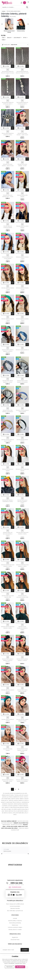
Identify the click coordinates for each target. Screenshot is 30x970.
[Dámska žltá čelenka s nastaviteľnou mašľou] (7, 484)
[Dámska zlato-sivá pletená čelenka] (7, 674)
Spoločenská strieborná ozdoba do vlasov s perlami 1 (22, 104)
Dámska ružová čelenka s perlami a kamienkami (22, 780)
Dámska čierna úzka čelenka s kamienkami (7, 410)
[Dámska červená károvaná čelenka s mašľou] (7, 549)
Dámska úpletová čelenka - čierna (22, 319)
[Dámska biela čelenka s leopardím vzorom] (7, 764)
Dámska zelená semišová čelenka (8, 720)
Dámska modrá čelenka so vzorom (22, 350)
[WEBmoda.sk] (9, 895)
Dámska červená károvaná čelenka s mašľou (7, 565)
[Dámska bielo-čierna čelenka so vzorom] (7, 365)
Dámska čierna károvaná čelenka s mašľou (22, 533)
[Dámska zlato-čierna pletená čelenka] (22, 674)
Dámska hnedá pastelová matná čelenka (7, 440)
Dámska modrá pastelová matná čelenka (22, 410)
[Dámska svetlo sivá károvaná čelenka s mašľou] (7, 517)
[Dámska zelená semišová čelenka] (7, 704)
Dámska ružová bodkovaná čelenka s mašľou (7, 627)
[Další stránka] (18, 789)
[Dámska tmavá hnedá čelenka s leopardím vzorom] (22, 733)
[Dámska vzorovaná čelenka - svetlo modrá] (22, 118)
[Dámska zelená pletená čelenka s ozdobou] (7, 334)
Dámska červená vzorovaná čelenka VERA (22, 596)
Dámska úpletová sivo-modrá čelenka (7, 257)
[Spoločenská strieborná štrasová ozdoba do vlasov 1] (22, 56)
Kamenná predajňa (15, 906)
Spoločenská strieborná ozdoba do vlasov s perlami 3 (7, 104)
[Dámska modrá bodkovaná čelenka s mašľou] (22, 611)
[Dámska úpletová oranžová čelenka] (7, 210)
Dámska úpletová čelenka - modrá (22, 288)
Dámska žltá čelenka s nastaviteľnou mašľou (7, 500)
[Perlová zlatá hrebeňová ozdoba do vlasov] (7, 118)
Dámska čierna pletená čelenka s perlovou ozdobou (7, 660)
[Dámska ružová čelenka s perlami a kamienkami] (22, 764)
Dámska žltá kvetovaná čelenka (7, 469)
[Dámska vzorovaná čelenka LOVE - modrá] (7, 179)
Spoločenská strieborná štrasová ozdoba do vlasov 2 (7, 73)
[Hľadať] (27, 7)
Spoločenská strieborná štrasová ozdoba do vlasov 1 (22, 73)
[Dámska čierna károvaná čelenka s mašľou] (22, 517)
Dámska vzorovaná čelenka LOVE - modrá (7, 195)
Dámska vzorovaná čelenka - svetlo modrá (22, 134)
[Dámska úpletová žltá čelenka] (22, 179)
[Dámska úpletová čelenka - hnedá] (7, 272)
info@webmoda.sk (16, 887)
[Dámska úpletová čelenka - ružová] (22, 241)
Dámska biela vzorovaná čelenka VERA (8, 596)
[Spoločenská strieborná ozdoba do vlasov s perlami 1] (22, 87)
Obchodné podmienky (15, 923)
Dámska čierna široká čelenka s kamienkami (22, 381)
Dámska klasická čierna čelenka (22, 440)
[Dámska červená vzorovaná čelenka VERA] (22, 580)
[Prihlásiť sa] (21, 3)
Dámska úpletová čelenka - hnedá (7, 288)
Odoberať (25, 950)
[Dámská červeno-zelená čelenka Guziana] (22, 704)
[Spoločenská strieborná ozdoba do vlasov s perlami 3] (7, 87)
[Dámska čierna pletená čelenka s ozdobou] (22, 643)
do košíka (7, 66)
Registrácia (15, 937)
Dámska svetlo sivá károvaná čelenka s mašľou (7, 534)
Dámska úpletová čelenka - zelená (7, 319)
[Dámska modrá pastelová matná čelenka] (22, 394)
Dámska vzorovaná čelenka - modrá (22, 165)
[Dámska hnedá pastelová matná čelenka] (7, 424)
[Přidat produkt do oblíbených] (12, 66)
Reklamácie (15, 925)
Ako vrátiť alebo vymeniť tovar (15, 910)
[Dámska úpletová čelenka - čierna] (22, 303)
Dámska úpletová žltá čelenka (22, 195)
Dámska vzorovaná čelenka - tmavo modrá (7, 165)
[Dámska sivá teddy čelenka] (7, 733)
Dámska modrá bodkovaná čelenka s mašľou (22, 628)
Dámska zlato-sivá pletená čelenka (7, 690)
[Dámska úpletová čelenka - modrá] (22, 272)
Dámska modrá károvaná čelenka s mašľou (22, 565)
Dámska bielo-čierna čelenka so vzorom (8, 381)
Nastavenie (9, 966)
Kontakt (15, 918)
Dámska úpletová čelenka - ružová (22, 257)
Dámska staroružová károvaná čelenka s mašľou (22, 501)
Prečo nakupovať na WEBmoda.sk (15, 904)
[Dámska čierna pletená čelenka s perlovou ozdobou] (7, 643)
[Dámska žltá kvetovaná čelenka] (7, 453)
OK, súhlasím (20, 966)
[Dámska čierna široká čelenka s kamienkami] (22, 365)
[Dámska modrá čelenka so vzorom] (22, 334)
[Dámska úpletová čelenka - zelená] (7, 303)
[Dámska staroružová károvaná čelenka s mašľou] (22, 484)
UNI (7, 69)
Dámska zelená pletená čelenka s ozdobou (7, 350)
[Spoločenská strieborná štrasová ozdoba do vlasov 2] (7, 56)
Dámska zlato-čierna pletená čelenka (22, 690)
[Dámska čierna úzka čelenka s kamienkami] (7, 394)
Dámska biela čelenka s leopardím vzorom (7, 780)
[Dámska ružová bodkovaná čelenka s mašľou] (7, 611)
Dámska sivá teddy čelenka (7, 749)
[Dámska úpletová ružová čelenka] (22, 210)
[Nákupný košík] (24, 2)
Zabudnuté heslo (15, 939)
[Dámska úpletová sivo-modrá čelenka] (7, 241)
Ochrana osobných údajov (15, 927)
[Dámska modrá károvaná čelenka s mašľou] (22, 549)
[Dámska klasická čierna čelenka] (22, 424)
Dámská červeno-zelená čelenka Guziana (22, 720)
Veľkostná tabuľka (15, 908)
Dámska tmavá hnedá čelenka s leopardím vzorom (22, 750)
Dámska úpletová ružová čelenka (22, 226)
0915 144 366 (16, 883)
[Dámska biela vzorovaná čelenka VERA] (7, 580)
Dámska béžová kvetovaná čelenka (22, 469)
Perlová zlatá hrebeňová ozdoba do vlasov (8, 134)
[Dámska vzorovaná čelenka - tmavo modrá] (7, 148)
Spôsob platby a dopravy (15, 920)
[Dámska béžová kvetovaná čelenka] (22, 453)
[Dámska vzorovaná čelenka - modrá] (22, 148)
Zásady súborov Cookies (15, 929)
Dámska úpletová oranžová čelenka (7, 226)
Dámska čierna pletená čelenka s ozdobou (22, 659)
